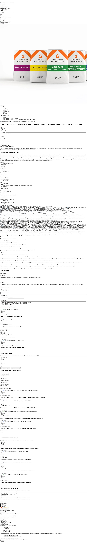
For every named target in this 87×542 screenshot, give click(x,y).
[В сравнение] (0, 330)
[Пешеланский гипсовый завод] (7, 2)
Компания (3, 501)
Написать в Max (3, 10)
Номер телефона (4, 297)
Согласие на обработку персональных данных (12, 536)
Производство (4, 502)
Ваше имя (3, 295)
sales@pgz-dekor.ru (4, 524)
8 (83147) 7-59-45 (31, 250)
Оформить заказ (3, 146)
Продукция (2, 13)
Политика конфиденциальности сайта (10, 535)
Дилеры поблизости (4, 115)
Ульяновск (2, 5)
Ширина (3, 363)
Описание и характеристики (6, 149)
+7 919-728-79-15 (3, 523)
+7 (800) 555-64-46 (4, 7)
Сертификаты (14, 149)
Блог (4, 112)
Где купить (5, 110)
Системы (5, 109)
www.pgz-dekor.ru (58, 533)
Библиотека (3, 505)
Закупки (3, 506)
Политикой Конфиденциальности (23, 303)
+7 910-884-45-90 (3, 9)
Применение (20, 149)
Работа (2, 504)
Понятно (2, 540)
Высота (2, 359)
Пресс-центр (4, 503)
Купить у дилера (10, 146)
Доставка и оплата (6, 111)
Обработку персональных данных (24, 302)
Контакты (5, 113)
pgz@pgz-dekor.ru (3, 521)
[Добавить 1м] (1, 366)
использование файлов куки (22, 539)
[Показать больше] (5, 108)
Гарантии (33, 149)
